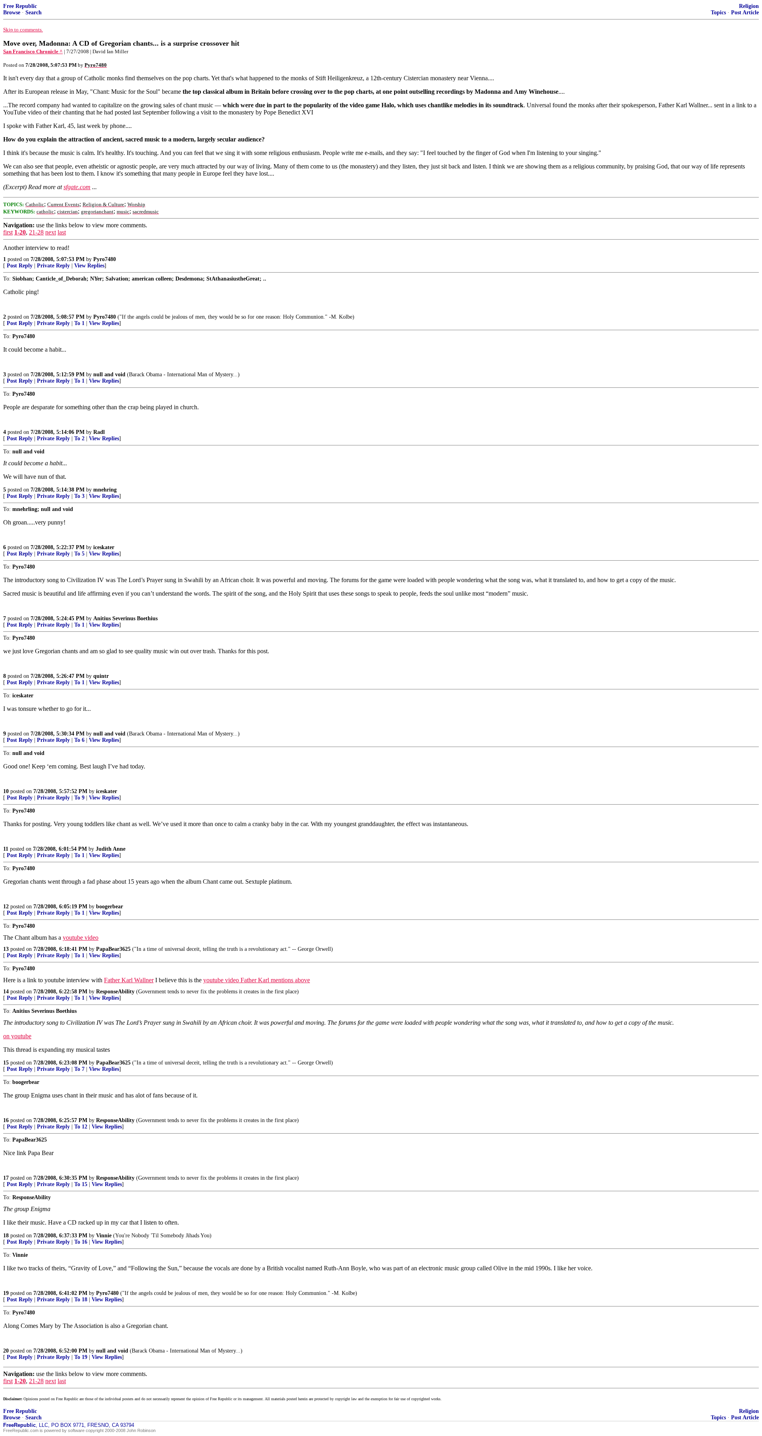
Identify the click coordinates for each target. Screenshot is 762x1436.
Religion (749, 6)
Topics (718, 12)
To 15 (80, 1184)
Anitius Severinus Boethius (125, 618)
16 (6, 1120)
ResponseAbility (115, 992)
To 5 (79, 554)
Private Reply (53, 266)
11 (5, 849)
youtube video (80, 937)
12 (6, 907)
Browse (11, 12)
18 (6, 1236)
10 (6, 791)
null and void (109, 374)
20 (6, 1351)
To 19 (80, 1357)
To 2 (79, 438)
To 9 (79, 798)
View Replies (89, 266)
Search (33, 12)
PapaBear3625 (113, 949)
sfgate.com (77, 187)
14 (6, 992)
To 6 (79, 740)
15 (6, 1063)
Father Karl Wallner (129, 980)
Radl (99, 432)
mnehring (105, 490)
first (8, 232)
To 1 (79, 323)
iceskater (103, 547)
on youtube (17, 1036)
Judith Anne (110, 849)
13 (6, 949)
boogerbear (109, 907)
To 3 (79, 496)
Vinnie (104, 1236)
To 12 (80, 1127)
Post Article (745, 12)
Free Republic (20, 6)
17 (6, 1178)
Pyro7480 (104, 259)
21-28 (36, 232)
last (62, 232)
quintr (101, 676)
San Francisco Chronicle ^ (33, 51)
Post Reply (20, 266)
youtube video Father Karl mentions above (256, 980)
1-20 (20, 232)
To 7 (79, 1069)
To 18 (80, 1299)
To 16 (80, 1242)
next (50, 232)
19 (6, 1293)
